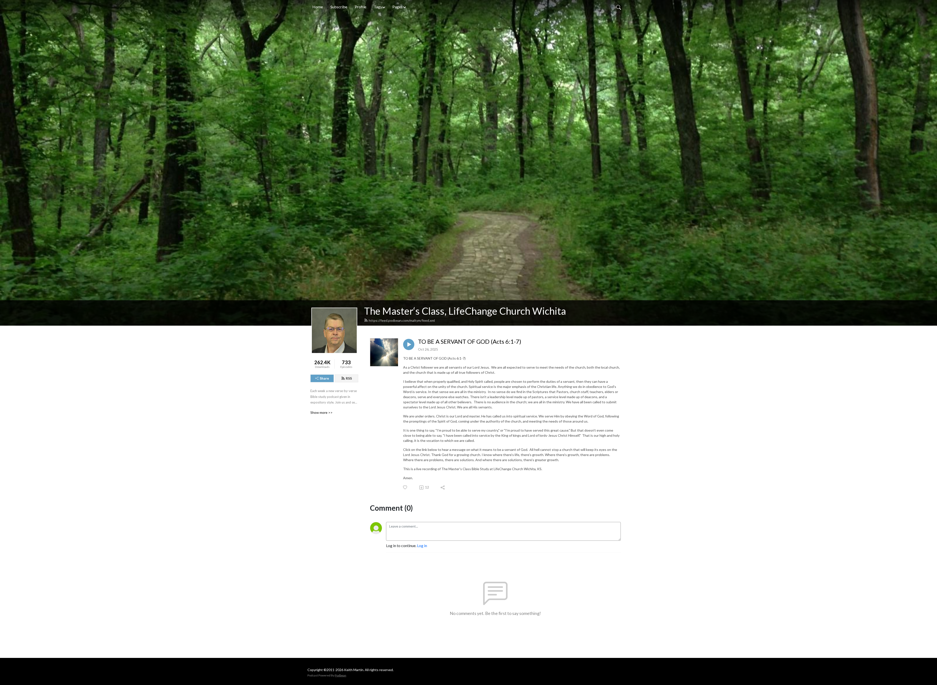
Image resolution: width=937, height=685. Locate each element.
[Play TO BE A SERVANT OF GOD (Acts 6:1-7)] (408, 344)
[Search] (618, 7)
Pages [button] (397, 6)
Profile (360, 6)
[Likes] (405, 487)
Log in (422, 545)
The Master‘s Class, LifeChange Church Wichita (465, 311)
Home (317, 6)
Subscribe (338, 6)
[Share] (443, 487)
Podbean (340, 675)
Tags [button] (378, 6)
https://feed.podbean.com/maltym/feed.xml (402, 320)
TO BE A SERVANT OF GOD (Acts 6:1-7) (469, 341)
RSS (349, 378)
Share (324, 378)
